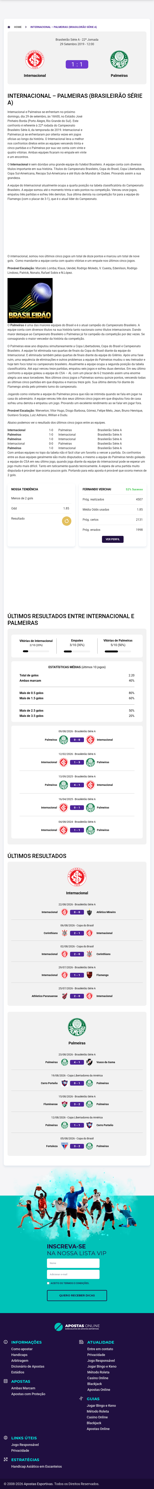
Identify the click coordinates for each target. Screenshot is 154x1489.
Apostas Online (98, 1390)
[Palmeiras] (119, 59)
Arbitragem (19, 1361)
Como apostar (21, 1349)
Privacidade (96, 1355)
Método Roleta (98, 1372)
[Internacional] (34, 59)
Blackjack (94, 1384)
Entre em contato (100, 1349)
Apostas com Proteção (28, 1394)
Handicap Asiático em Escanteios (36, 1466)
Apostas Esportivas (38, 1484)
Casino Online (97, 1378)
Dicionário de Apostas (27, 1366)
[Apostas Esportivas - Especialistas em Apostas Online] (77, 1327)
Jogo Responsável (101, 1361)
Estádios (17, 1372)
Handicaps (19, 1355)
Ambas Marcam (23, 1388)
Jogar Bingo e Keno (101, 1366)
